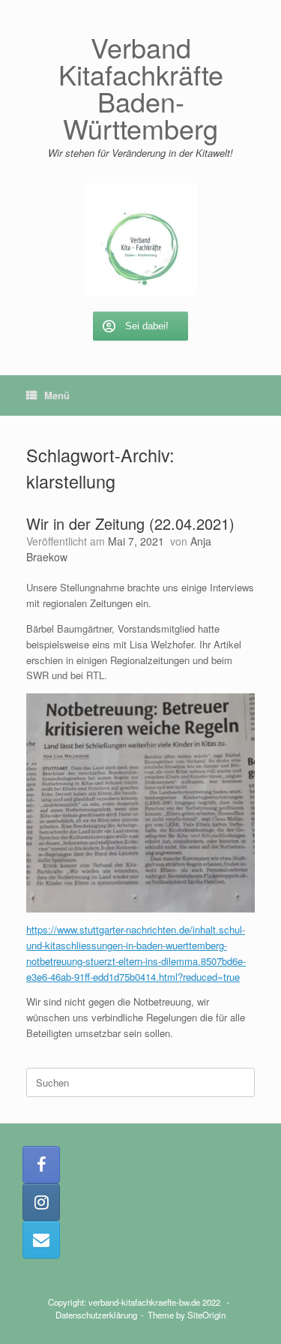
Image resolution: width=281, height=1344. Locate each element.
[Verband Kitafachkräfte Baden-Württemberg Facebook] (41, 1164)
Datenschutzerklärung (96, 1315)
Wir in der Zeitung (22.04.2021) (130, 523)
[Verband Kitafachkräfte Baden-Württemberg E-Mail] (41, 1239)
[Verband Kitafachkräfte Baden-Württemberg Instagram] (41, 1202)
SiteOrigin (206, 1315)
